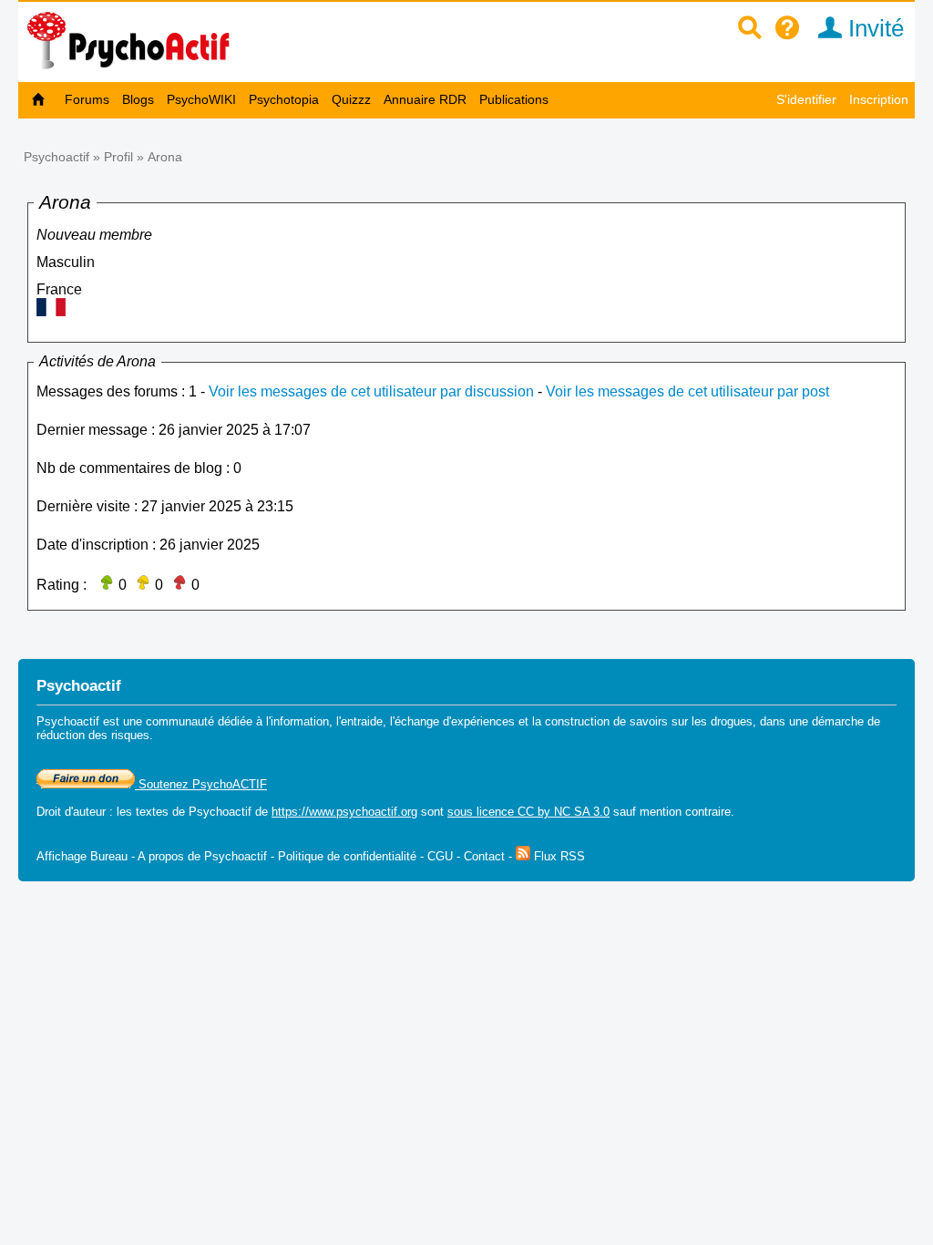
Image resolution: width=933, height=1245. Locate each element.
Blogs (138, 99)
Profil (118, 156)
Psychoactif (56, 156)
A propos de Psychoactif (202, 856)
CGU (440, 856)
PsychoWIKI (201, 99)
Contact (484, 856)
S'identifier (806, 99)
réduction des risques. (94, 735)
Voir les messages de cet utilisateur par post (687, 391)
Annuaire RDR (425, 99)
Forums (87, 99)
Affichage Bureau (82, 856)
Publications (514, 99)
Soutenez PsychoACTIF (201, 784)
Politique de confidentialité (347, 856)
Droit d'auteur (71, 811)
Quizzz (351, 99)
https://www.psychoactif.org (344, 811)
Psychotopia (284, 99)
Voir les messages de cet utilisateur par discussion (371, 391)
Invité (873, 28)
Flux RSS (557, 856)
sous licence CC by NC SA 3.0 (528, 811)
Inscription (878, 99)
